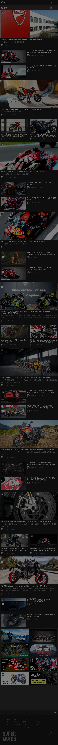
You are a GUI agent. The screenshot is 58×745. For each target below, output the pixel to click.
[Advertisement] (29, 20)
